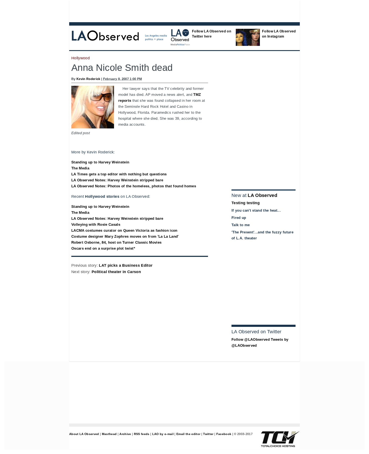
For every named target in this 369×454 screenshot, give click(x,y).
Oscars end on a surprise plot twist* (103, 248)
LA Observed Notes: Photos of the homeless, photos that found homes (133, 186)
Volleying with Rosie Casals (95, 225)
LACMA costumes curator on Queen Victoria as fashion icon (124, 230)
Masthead (109, 434)
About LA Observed (84, 434)
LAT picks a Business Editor (125, 265)
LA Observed (262, 195)
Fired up (238, 218)
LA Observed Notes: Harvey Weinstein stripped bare (117, 180)
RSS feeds (141, 434)
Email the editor (188, 434)
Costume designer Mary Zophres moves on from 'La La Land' (125, 236)
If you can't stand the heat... (256, 210)
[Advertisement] (172, 10)
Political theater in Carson (116, 272)
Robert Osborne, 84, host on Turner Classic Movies (116, 242)
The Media (80, 168)
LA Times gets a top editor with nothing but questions (119, 174)
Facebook (223, 434)
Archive (125, 434)
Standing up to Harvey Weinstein (100, 162)
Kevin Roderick (88, 79)
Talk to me (240, 225)
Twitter (208, 434)
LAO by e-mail (163, 434)
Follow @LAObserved (250, 340)
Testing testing (245, 203)
